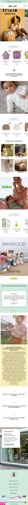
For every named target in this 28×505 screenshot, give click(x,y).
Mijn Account (13, 487)
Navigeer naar (9, 444)
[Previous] (23, 41)
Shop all (13, 278)
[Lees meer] (14, 365)
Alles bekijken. (14, 46)
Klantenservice (13, 484)
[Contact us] (25, 502)
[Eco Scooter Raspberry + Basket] (18, 262)
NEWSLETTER (14, 490)
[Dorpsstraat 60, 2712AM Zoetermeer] (14, 448)
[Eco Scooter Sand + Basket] (9, 267)
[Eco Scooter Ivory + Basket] (5, 270)
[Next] (26, 41)
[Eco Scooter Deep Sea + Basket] (15, 264)
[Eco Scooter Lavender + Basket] (22, 263)
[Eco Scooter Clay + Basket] (11, 260)
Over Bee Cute (13, 481)
